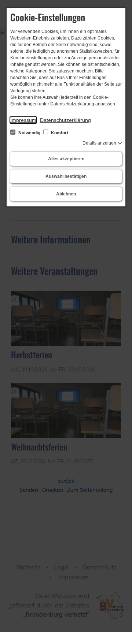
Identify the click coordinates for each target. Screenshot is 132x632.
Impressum (23, 120)
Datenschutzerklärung (65, 120)
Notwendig (29, 132)
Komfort (59, 132)
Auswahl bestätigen (66, 176)
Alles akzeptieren (66, 158)
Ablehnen (66, 194)
